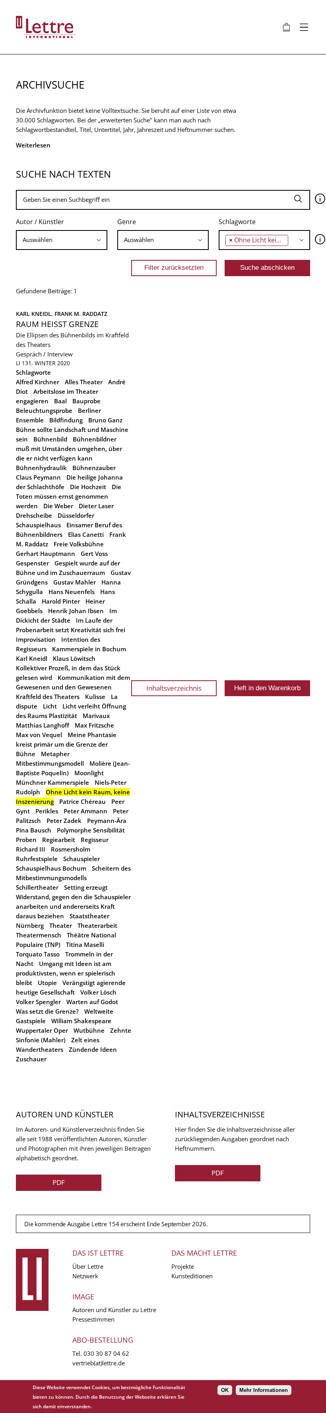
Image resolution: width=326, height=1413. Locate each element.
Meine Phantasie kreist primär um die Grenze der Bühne (66, 744)
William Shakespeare (81, 1021)
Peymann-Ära (106, 821)
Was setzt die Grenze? (47, 1011)
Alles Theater (84, 382)
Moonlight (89, 773)
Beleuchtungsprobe (44, 410)
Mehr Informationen (263, 1390)
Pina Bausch (33, 830)
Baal (60, 401)
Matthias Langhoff (42, 725)
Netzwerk (85, 1276)
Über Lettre (87, 1266)
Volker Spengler (38, 1002)
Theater (60, 925)
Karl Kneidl (31, 658)
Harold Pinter (61, 601)
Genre (126, 221)
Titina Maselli (85, 944)
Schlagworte (237, 221)
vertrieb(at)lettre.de (98, 1363)
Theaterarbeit (97, 925)
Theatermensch (38, 935)
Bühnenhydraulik (41, 468)
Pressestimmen (93, 1319)
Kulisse (95, 697)
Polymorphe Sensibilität (91, 830)
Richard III (30, 849)
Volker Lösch (98, 992)
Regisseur (95, 840)
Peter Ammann (85, 811)
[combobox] (61, 240)
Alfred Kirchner (37, 382)
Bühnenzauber (94, 468)
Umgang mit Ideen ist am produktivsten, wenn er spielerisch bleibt (65, 973)
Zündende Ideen (93, 1049)
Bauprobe (86, 401)
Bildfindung (66, 420)
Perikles (46, 811)
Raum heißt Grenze (57, 324)
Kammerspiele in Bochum (89, 649)
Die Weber (58, 506)
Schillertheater (37, 887)
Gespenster (32, 563)
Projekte (182, 1266)
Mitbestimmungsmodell (50, 763)
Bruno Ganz (105, 420)
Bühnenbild (50, 439)
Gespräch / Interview (44, 354)
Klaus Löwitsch (74, 658)
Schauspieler (81, 859)
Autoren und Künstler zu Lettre (114, 1310)
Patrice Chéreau (82, 801)
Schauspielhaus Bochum (51, 868)
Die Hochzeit (88, 487)
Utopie (47, 983)
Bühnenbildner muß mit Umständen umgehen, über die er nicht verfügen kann (69, 448)
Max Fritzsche (94, 725)
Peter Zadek (64, 821)
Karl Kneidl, (35, 313)
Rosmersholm (70, 849)
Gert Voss (94, 553)
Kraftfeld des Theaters (48, 697)
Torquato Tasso (38, 954)
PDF (58, 1182)
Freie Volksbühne (79, 544)
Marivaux (96, 716)
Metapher (55, 754)
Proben (26, 840)
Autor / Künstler (40, 221)
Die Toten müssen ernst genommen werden (68, 496)
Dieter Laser (96, 506)
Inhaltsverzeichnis (174, 688)
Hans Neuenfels (72, 592)
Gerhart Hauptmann (45, 553)
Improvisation (36, 639)
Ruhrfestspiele (37, 859)
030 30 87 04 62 (106, 1353)
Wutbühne (89, 1030)
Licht (50, 706)
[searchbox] (59, 239)
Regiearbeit (58, 840)
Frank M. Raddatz (80, 313)
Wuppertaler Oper (42, 1030)
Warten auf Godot (92, 1002)
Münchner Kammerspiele (52, 782)
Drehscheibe (34, 515)
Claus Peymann (38, 477)
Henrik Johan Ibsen (76, 611)
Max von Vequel (39, 735)
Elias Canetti (86, 534)
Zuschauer (31, 1059)
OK (225, 1390)
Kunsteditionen (192, 1276)
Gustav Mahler (74, 582)
